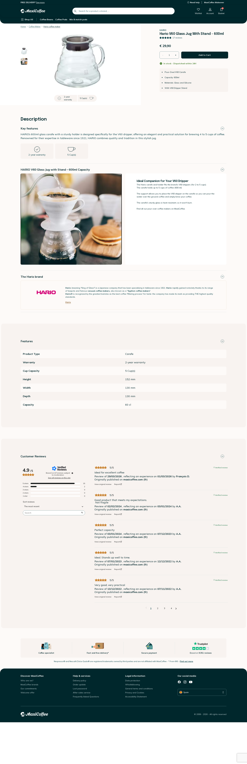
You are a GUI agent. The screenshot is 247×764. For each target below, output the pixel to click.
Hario (68, 302)
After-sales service (81, 692)
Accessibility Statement (136, 696)
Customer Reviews (33, 456)
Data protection (132, 680)
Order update (79, 684)
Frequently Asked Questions (86, 696)
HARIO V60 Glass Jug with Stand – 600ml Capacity (55, 169)
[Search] (75, 11)
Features (27, 341)
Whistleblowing (132, 684)
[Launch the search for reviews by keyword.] (82, 512)
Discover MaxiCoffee (32, 675)
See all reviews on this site (59, 478)
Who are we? (27, 680)
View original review (102, 484)
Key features (29, 128)
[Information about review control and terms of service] (72, 473)
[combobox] (123, 11)
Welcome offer (27, 692)
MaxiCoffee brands (29, 684)
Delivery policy (79, 680)
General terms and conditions (139, 688)
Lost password (80, 688)
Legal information (135, 675)
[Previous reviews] (146, 608)
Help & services (81, 675)
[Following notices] (176, 608)
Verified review (221, 467)
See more (40, 2)
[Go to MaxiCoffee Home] (33, 11)
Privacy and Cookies (134, 692)
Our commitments (29, 688)
